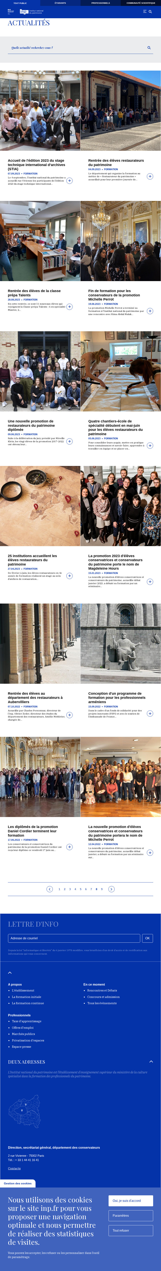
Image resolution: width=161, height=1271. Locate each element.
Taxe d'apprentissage (26, 1021)
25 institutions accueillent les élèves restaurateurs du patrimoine (32, 560)
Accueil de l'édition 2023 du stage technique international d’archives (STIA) (36, 165)
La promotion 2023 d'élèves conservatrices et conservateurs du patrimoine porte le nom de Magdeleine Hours (115, 562)
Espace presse (21, 1047)
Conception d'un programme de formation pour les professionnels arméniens (116, 698)
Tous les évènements (102, 1003)
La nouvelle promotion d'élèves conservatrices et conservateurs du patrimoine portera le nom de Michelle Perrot (115, 833)
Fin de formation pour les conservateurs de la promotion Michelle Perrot (114, 295)
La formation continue (28, 1003)
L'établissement (23, 990)
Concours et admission (103, 997)
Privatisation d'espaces (28, 1040)
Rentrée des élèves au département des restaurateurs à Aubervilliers (35, 698)
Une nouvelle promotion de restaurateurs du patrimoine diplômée (31, 425)
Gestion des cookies (18, 1183)
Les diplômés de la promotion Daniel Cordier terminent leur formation (33, 831)
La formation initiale (26, 997)
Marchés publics (23, 1034)
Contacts (14, 1168)
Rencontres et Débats (102, 990)
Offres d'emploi (23, 1028)
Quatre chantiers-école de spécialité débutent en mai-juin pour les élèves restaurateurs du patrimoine (115, 427)
